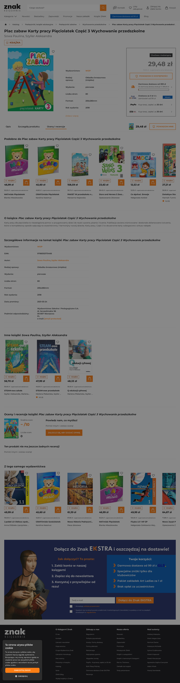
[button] (22, 676)
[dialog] (22, 660)
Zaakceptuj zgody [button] (22, 670)
